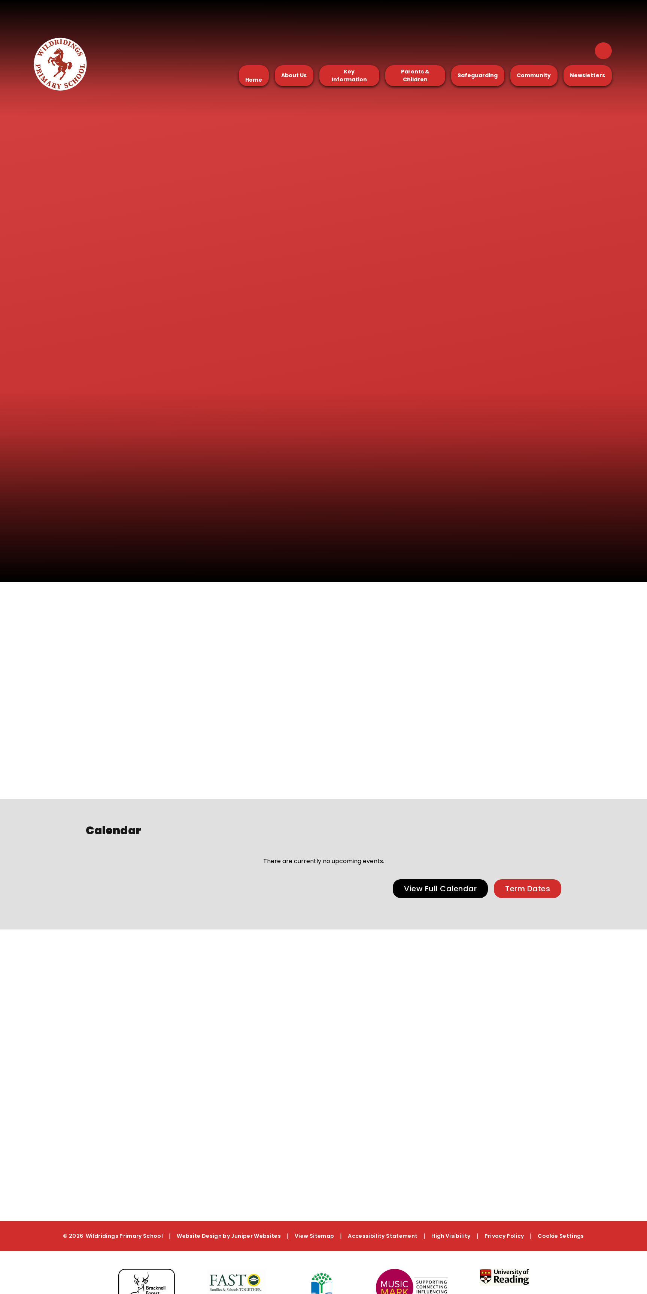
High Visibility (450, 1236)
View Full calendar (440, 888)
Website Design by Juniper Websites (229, 1236)
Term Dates (527, 888)
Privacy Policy (504, 1236)
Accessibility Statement (382, 1236)
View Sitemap (314, 1236)
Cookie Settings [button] (561, 1236)
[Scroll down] (531, 582)
